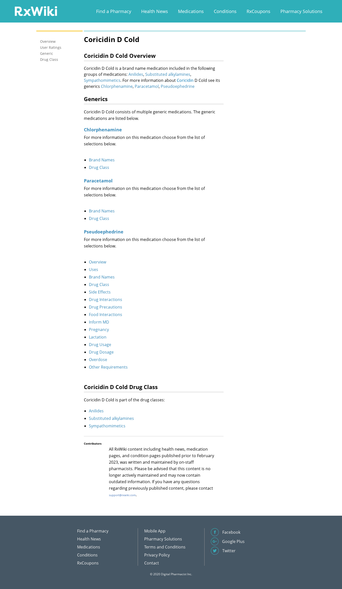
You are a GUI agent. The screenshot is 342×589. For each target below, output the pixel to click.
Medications (191, 11)
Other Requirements (108, 367)
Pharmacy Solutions (301, 11)
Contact (151, 563)
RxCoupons (258, 11)
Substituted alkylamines (167, 74)
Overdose (98, 359)
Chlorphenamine (117, 86)
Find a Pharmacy (113, 11)
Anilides (135, 74)
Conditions (225, 11)
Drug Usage (100, 344)
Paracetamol (147, 86)
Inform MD (99, 322)
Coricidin (185, 80)
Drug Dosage (101, 352)
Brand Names (102, 160)
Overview (97, 262)
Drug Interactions (105, 299)
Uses (93, 269)
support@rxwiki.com (122, 495)
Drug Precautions (105, 307)
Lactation (97, 337)
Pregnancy (99, 329)
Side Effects (100, 292)
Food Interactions (105, 314)
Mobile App (154, 531)
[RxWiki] (36, 11)
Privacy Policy (157, 555)
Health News (154, 11)
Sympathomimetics (102, 80)
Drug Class (99, 167)
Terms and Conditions (165, 547)
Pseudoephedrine (178, 86)
